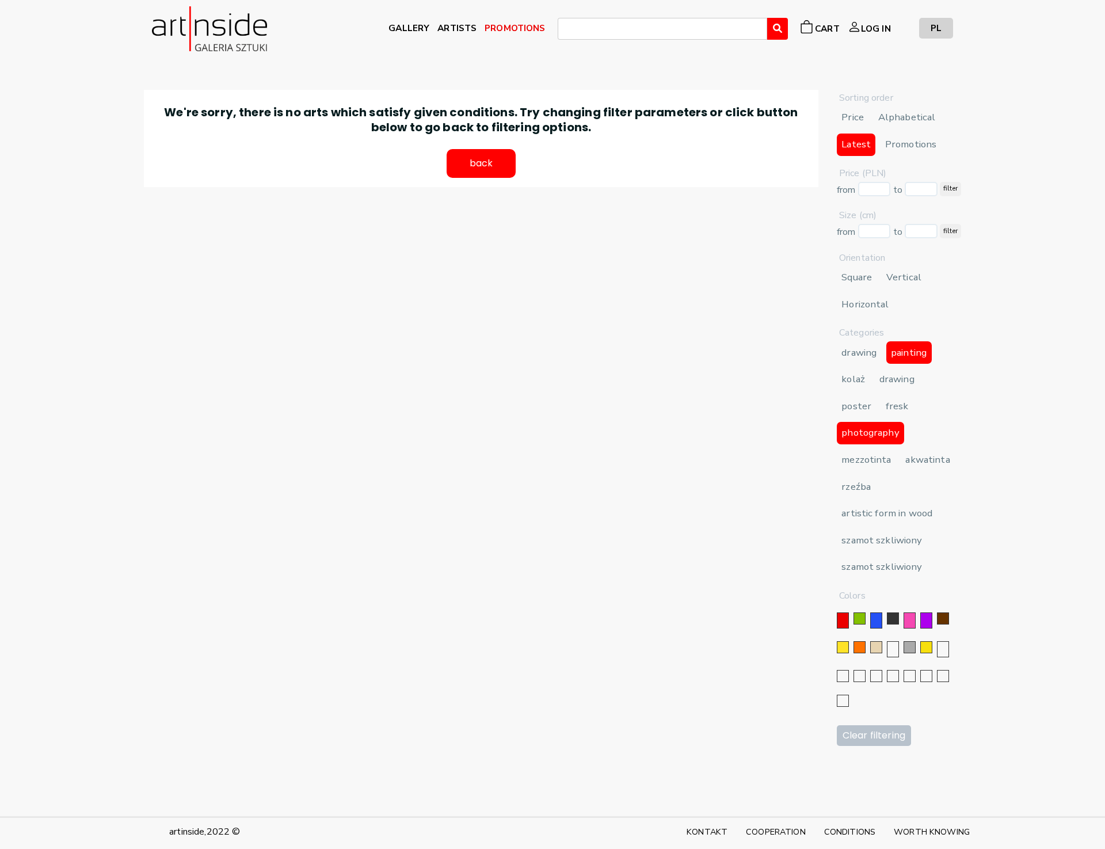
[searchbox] (564, 30)
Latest (856, 144)
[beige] (876, 647)
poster (856, 406)
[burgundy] (943, 676)
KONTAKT (707, 831)
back (481, 163)
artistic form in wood (886, 513)
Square (856, 277)
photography (870, 432)
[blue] (876, 620)
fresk (897, 406)
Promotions (910, 144)
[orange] (859, 647)
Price (852, 117)
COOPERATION (776, 831)
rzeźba (856, 486)
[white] (892, 649)
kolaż (853, 379)
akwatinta (927, 459)
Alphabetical (907, 117)
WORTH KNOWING (932, 831)
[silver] (943, 649)
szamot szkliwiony (881, 540)
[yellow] (842, 647)
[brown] (943, 618)
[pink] (909, 620)
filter (950, 188)
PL (936, 28)
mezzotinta (866, 459)
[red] (842, 620)
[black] (892, 618)
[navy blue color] (876, 676)
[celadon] (842, 700)
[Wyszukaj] (777, 29)
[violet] (926, 620)
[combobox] (662, 29)
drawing (859, 352)
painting (909, 352)
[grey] (909, 647)
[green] (859, 618)
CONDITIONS (849, 831)
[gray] (926, 676)
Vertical (903, 277)
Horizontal (865, 304)
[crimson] (909, 676)
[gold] (926, 647)
